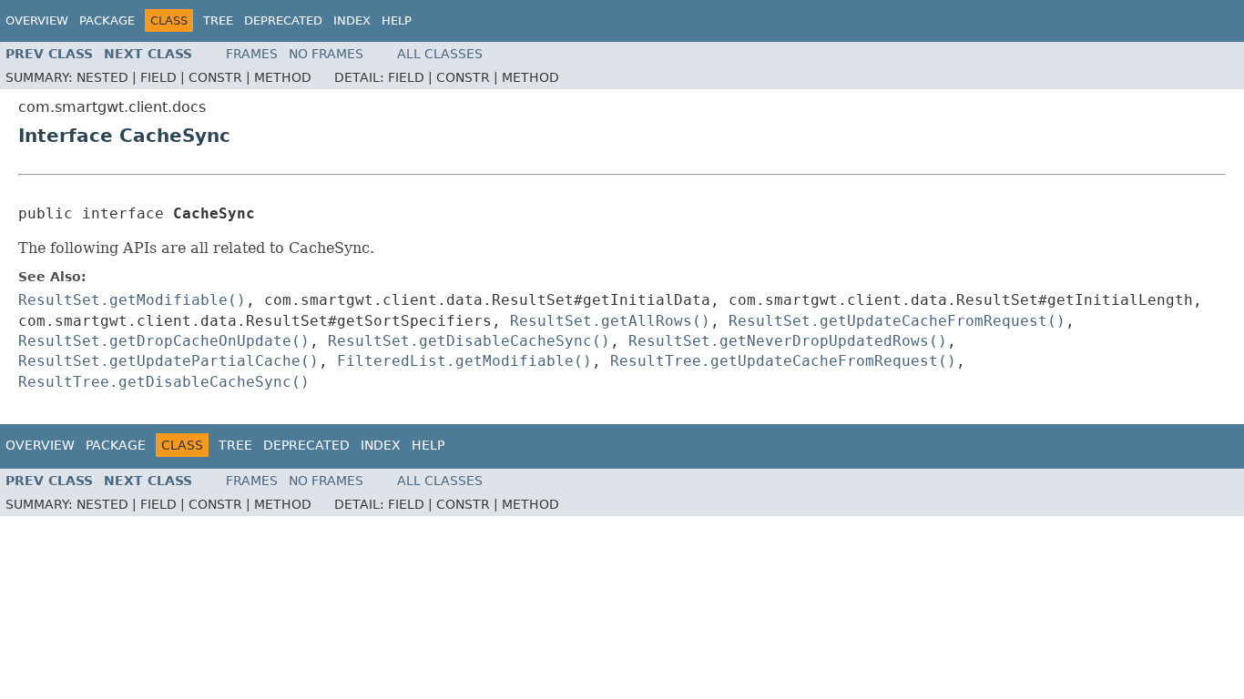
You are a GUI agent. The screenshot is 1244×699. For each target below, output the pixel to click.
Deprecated (283, 20)
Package (107, 20)
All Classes (440, 53)
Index (352, 20)
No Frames (326, 53)
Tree (218, 20)
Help (397, 20)
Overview (36, 20)
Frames (252, 53)
